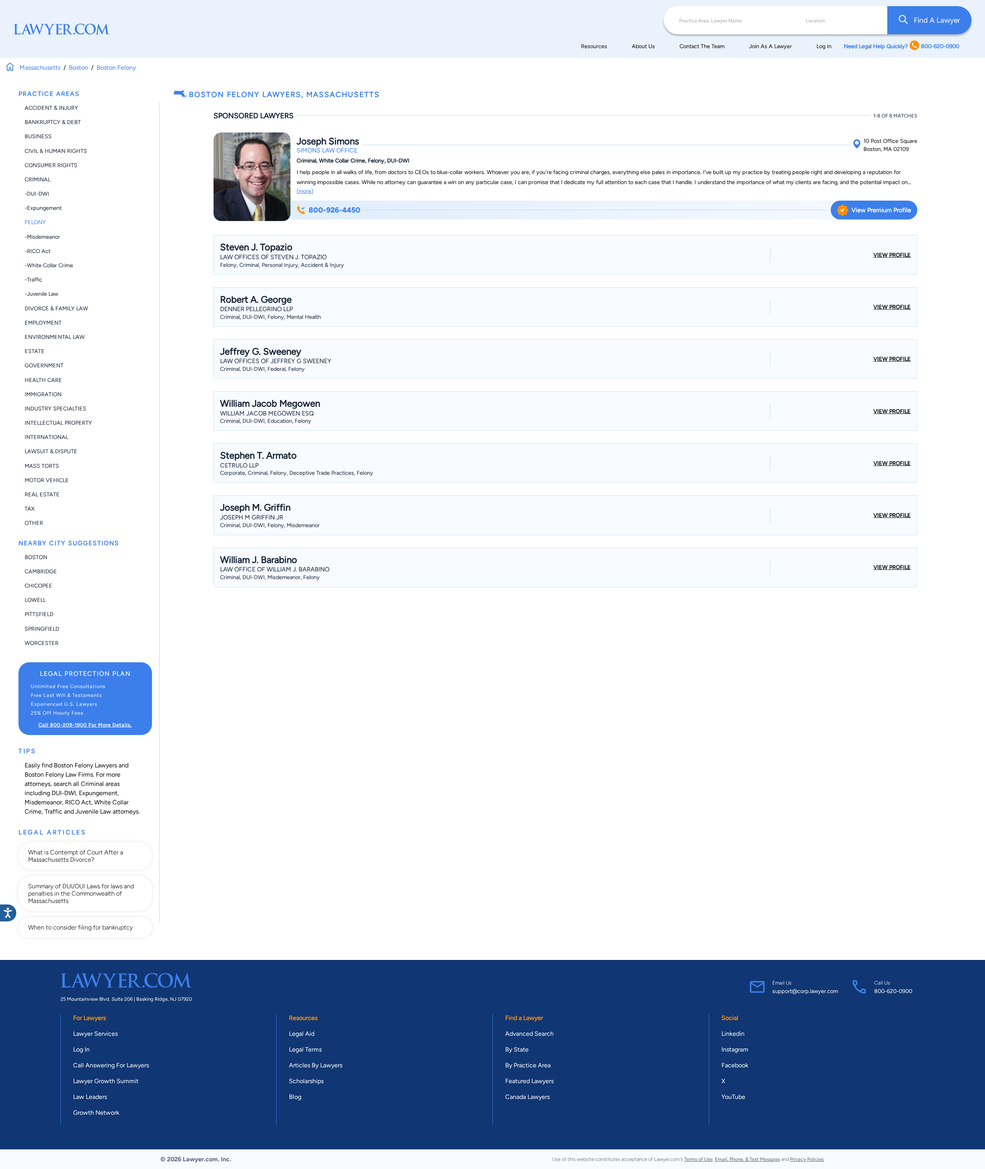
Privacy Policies (807, 1159)
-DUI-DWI (37, 193)
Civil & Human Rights (56, 150)
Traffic (53, 811)
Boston (36, 557)
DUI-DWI (64, 793)
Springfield (42, 628)
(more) (305, 191)
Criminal (37, 179)
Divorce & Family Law (56, 308)
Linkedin (733, 1033)
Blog (295, 1096)
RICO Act (78, 802)
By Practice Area (528, 1065)
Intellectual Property (58, 422)
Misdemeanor (43, 802)
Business (38, 136)
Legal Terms (305, 1049)
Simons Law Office (327, 150)
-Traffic (33, 279)
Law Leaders (90, 1096)
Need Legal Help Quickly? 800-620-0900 (901, 46)
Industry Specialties (55, 408)
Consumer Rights (51, 165)
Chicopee (38, 585)
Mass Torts (42, 465)
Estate (35, 351)
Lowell (35, 599)
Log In (823, 46)
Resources (594, 46)
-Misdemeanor (42, 236)
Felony (35, 222)
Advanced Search (529, 1033)
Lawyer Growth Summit (106, 1081)
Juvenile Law (93, 811)
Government (44, 365)
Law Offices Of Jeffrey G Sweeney (275, 361)
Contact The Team (702, 46)
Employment (43, 322)
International (46, 437)
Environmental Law (55, 336)
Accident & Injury (51, 107)
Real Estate (42, 494)
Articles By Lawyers (315, 1065)
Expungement (98, 793)
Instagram (734, 1049)
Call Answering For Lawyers (111, 1065)
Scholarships (306, 1081)
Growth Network (96, 1112)
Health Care (43, 380)
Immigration (43, 394)
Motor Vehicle (47, 480)
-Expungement (43, 207)
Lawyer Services (95, 1033)
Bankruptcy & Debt (53, 122)
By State (517, 1049)
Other (34, 522)
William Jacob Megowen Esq (267, 413)
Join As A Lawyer (770, 46)
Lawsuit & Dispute (51, 451)
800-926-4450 (335, 210)
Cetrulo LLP (239, 465)
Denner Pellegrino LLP (256, 309)
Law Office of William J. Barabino (274, 569)
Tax (30, 508)
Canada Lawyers (527, 1096)
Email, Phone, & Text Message (747, 1159)
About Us (643, 46)
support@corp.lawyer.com (805, 991)
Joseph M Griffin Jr (251, 517)
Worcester (41, 643)
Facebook (734, 1065)
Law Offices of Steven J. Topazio (273, 257)
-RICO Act (37, 251)
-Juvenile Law (41, 293)
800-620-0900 (893, 991)
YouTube (733, 1096)
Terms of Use (698, 1159)
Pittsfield (39, 614)
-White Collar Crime (49, 265)
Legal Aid (301, 1033)
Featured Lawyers (529, 1081)
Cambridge (41, 571)
